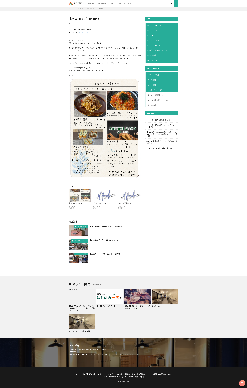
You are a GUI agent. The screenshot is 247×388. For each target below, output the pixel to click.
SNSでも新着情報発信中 (111, 377)
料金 (112, 3)
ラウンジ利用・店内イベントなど (79, 241)
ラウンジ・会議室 (153, 40)
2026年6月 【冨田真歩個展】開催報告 (158, 120)
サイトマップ (108, 374)
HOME (72, 8)
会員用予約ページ (103, 3)
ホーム (78, 374)
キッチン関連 (152, 80)
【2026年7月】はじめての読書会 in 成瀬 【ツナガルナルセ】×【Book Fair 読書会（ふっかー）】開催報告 (161, 134)
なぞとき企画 (152, 105)
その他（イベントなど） (81, 226)
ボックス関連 (152, 85)
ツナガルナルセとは (154, 45)
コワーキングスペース (155, 25)
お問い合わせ (127, 3)
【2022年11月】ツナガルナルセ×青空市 (104, 254)
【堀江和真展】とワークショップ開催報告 (105, 226)
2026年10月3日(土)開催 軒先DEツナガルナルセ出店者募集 (161, 142)
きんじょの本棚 (152, 55)
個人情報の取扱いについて (141, 374)
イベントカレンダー (89, 3)
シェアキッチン (88, 8)
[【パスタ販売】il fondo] (80, 195)
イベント (79, 8)
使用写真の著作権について (162, 374)
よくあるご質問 (152, 60)
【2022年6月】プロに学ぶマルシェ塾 (103, 240)
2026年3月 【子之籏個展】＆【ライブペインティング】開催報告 (161, 126)
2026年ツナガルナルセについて (157, 50)
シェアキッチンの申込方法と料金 (79, 331)
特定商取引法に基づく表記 (92, 374)
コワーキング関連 (153, 75)
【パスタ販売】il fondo (101, 8)
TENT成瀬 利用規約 (122, 374)
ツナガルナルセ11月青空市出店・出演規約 (159, 148)
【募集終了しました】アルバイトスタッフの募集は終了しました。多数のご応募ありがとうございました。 (82, 308)
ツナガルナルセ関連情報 (81, 254)
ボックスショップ (153, 35)
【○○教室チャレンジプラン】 (105, 306)
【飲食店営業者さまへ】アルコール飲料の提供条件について (137, 307)
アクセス (118, 3)
